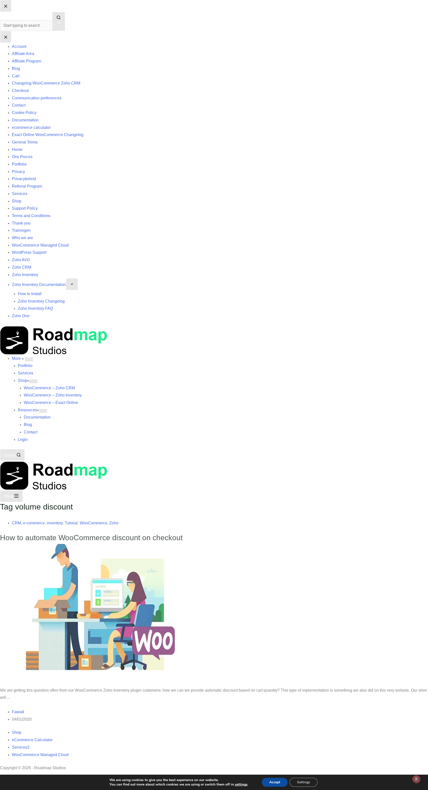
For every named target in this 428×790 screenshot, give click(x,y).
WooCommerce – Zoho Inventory (53, 395)
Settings (303, 782)
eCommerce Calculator (32, 740)
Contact (30, 432)
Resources (27, 410)
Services (25, 373)
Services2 (20, 747)
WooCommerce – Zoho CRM (49, 388)
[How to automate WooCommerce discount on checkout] (95, 615)
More (17, 358)
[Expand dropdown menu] (29, 359)
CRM (16, 523)
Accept (274, 782)
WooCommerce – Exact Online (51, 402)
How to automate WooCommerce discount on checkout (91, 538)
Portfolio (25, 366)
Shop (22, 380)
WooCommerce (93, 523)
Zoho (113, 523)
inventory (55, 523)
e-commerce (34, 523)
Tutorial (71, 523)
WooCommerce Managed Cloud (40, 755)
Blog (28, 425)
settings (241, 784)
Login (23, 439)
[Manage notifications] (416, 779)
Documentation (37, 417)
